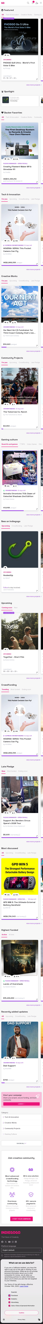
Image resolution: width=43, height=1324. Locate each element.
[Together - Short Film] (19, 631)
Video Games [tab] (32, 444)
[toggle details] (37, 80)
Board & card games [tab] (10, 444)
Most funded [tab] (15, 689)
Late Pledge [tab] (35, 199)
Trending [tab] (5, 689)
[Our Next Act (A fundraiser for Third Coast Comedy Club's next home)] (19, 304)
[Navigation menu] (41, 3)
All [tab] (3, 15)
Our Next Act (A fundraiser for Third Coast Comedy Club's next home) (19, 333)
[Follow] (5, 567)
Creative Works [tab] (26, 15)
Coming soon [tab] (7, 607)
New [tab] (15, 607)
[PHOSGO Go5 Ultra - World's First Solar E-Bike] (19, 37)
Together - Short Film (13, 657)
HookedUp (8, 575)
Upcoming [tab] (13, 199)
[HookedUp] (19, 549)
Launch (21, 1104)
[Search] (28, 3)
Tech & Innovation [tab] (12, 15)
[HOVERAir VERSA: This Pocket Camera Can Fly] (19, 222)
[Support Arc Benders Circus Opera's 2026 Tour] (19, 794)
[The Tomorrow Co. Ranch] (19, 386)
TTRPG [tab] (22, 444)
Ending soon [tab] (26, 689)
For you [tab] (4, 199)
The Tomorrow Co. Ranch (15, 412)
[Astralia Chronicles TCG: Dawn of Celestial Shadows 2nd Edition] (19, 468)
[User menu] (37, 2)
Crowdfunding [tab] (24, 199)
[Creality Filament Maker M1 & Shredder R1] (19, 141)
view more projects (33, 85)
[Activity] (33, 3)
